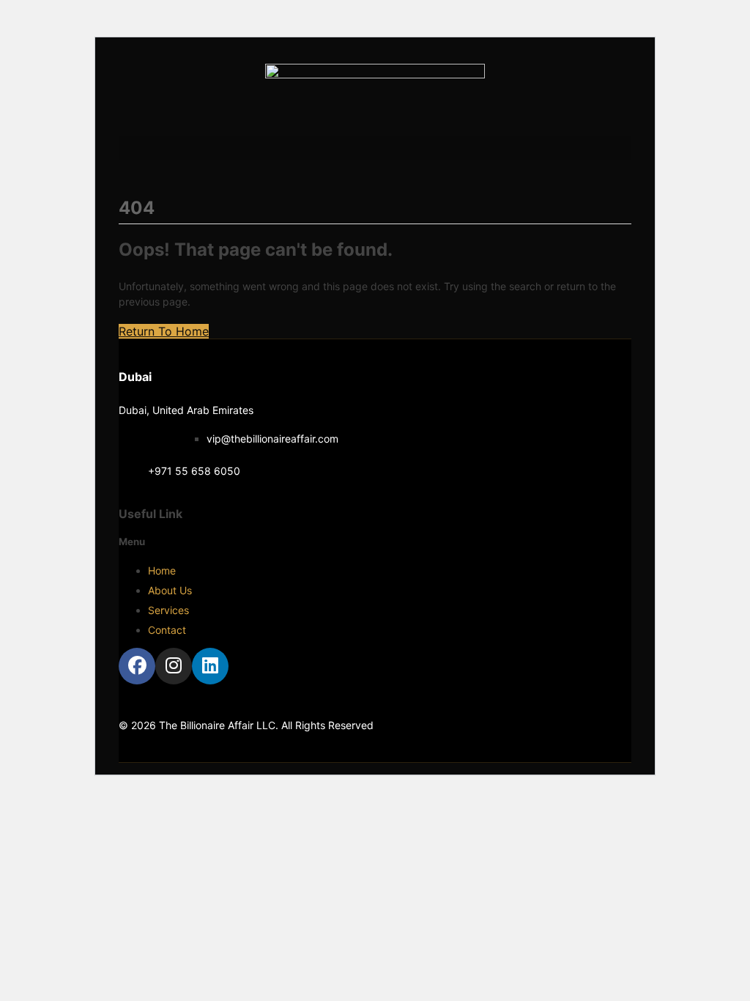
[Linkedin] (210, 666)
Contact (167, 630)
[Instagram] (173, 666)
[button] (375, 148)
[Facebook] (137, 666)
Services (168, 610)
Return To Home (164, 331)
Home (162, 570)
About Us (170, 590)
